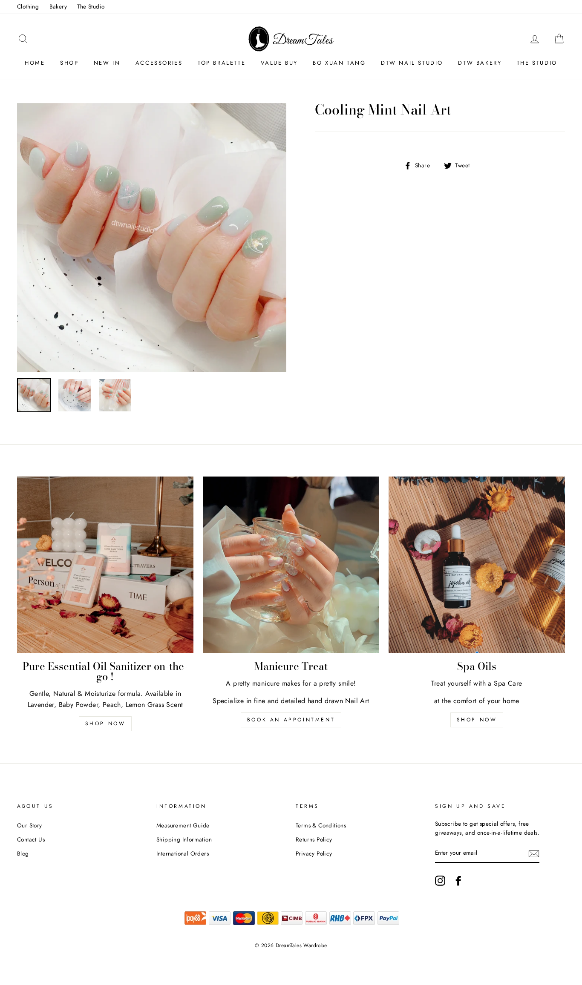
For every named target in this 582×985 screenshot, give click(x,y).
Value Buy (279, 63)
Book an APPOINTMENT (291, 720)
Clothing (28, 6)
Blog (23, 853)
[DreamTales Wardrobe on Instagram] (440, 881)
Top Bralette (221, 63)
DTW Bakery (479, 63)
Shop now (105, 723)
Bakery (58, 6)
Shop (69, 63)
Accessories (159, 63)
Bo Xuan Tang (339, 63)
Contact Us (31, 839)
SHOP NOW (477, 720)
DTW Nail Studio (412, 63)
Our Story (29, 825)
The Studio (90, 6)
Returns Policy (314, 839)
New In (107, 63)
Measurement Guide (183, 825)
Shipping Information (184, 839)
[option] (151, 237)
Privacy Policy (314, 853)
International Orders (182, 853)
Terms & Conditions (321, 825)
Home (35, 63)
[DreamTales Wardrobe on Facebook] (458, 881)
